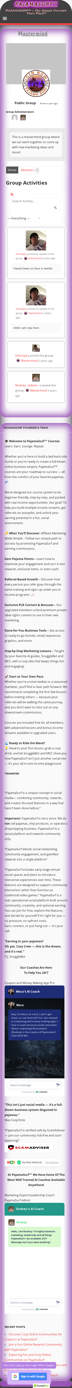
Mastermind (35, 258)
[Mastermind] (36, 84)
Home (12, 170)
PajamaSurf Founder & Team (26, 427)
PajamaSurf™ (36, 4)
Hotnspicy (21, 254)
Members (29, 170)
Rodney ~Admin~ (27, 385)
